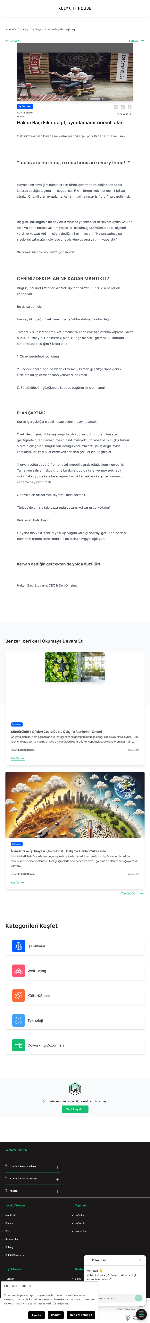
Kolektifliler (81, 1231)
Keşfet (15, 758)
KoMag (9, 1247)
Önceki (15, 40)
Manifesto (10, 1215)
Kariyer (9, 1223)
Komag (24, 29)
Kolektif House (26, 750)
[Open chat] (141, 1314)
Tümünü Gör (128, 893)
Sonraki (133, 40)
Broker (10, 1278)
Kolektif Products (14, 1255)
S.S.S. (78, 1278)
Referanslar (11, 1239)
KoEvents (80, 1223)
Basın (8, 1231)
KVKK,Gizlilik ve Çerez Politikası (131, 1309)
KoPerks (79, 1215)
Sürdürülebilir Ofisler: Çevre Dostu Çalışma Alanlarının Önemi (56, 731)
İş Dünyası (37, 29)
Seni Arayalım (75, 1109)
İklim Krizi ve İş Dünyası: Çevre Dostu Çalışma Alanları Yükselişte (58, 851)
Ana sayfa (10, 29)
